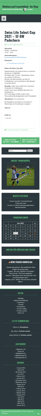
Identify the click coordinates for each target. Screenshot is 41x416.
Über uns (21, 313)
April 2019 (21, 370)
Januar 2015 (21, 405)
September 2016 (21, 382)
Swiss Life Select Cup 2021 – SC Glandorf (11, 141)
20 (35, 233)
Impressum (20, 302)
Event (20, 351)
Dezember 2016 (21, 380)
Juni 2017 (21, 374)
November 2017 (21, 372)
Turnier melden (22, 309)
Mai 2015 (21, 399)
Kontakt (21, 305)
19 (30, 233)
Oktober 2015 (21, 393)
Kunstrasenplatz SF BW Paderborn (16, 57)
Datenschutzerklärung (21, 300)
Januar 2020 (21, 368)
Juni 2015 (21, 397)
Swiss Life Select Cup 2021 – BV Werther (29, 141)
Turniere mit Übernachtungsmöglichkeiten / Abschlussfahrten (21, 206)
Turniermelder (19, 44)
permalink (25, 130)
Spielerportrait (19, 355)
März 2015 (21, 403)
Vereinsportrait (19, 357)
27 (35, 236)
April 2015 (21, 401)
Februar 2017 (21, 376)
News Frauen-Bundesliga (21, 262)
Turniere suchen (22, 311)
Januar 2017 (21, 378)
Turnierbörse (21, 307)
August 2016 (21, 384)
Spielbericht (20, 353)
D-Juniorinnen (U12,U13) (16, 63)
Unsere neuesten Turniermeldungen (21, 201)
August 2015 (21, 395)
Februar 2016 (21, 389)
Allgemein (19, 349)
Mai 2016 (21, 386)
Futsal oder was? (21, 203)
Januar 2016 (21, 391)
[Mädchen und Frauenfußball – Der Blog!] (20, 8)
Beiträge (21, 298)
